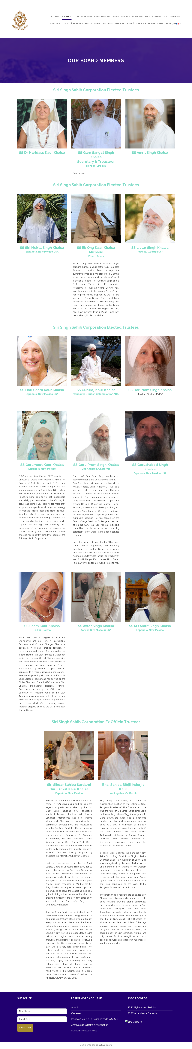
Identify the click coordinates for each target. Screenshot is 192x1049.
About (65, 16)
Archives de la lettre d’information (89, 1024)
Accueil (55, 16)
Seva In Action (58, 23)
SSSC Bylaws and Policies (142, 1007)
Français (171, 23)
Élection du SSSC (80, 23)
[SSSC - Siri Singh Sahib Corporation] (19, 20)
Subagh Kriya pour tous (84, 1030)
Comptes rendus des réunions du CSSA (95, 16)
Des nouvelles (102, 23)
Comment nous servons (134, 16)
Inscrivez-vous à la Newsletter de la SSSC (139, 23)
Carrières (76, 1013)
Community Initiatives (165, 16)
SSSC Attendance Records (142, 1013)
